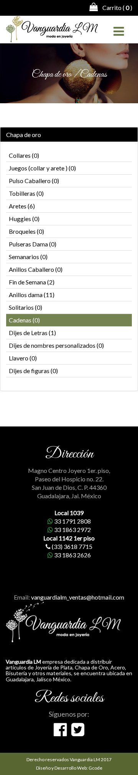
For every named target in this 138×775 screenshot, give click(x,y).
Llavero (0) (23, 358)
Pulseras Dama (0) (32, 244)
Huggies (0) (24, 218)
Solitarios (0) (25, 307)
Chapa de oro (23, 134)
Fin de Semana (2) (31, 282)
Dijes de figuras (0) (33, 370)
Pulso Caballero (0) (34, 180)
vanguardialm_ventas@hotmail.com (77, 597)
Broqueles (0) (26, 231)
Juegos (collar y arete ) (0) (42, 168)
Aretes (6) (22, 206)
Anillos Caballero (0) (35, 269)
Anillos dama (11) (31, 294)
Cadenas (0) (24, 320)
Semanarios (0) (28, 256)
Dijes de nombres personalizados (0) (56, 345)
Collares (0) (24, 155)
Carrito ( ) (115, 7)
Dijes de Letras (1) (32, 332)
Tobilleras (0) (26, 193)
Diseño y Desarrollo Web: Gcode (69, 768)
